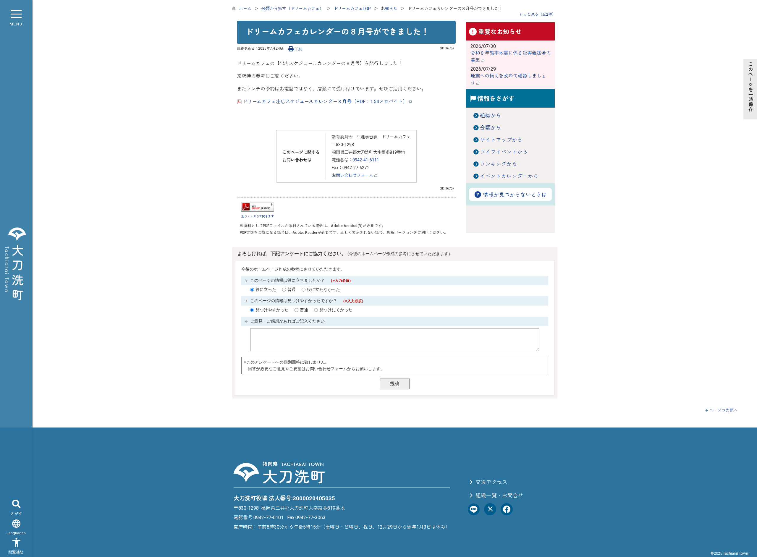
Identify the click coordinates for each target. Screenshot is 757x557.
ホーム (245, 8)
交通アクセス (490, 482)
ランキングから (498, 164)
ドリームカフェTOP (352, 8)
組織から (490, 116)
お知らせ (389, 8)
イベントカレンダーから (509, 176)
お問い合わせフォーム (353, 175)
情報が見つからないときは (514, 195)
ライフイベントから (504, 152)
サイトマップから (501, 140)
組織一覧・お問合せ (498, 495)
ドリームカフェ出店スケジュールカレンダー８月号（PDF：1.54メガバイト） (325, 101)
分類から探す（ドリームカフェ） (292, 8)
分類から (490, 128)
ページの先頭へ (723, 410)
